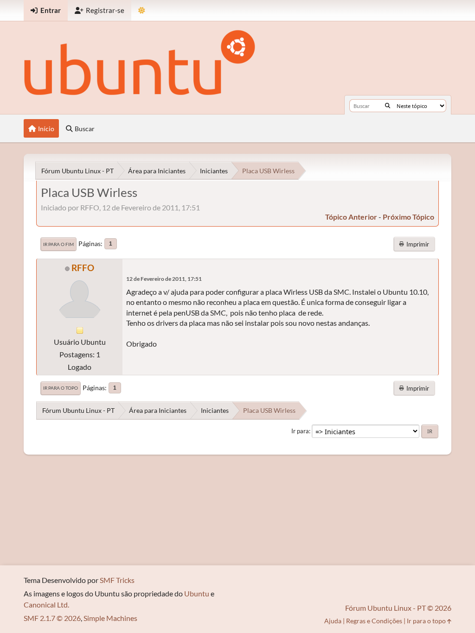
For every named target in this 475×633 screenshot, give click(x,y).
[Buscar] (387, 105)
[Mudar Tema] (141, 10)
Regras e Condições (374, 621)
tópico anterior (351, 216)
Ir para (300, 431)
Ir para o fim (58, 244)
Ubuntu (196, 593)
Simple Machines (110, 618)
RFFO (82, 267)
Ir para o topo (60, 388)
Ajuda (332, 621)
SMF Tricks (117, 580)
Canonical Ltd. (46, 604)
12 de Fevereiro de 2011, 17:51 (164, 279)
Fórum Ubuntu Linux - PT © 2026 (398, 607)
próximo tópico (408, 216)
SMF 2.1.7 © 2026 (52, 618)
